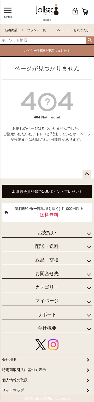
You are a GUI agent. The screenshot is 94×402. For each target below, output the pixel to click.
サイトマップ (13, 390)
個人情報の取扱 (15, 380)
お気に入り (81, 30)
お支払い (47, 232)
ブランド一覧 (36, 30)
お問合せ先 (47, 273)
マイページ (47, 300)
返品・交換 (47, 260)
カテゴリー (47, 287)
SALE (60, 30)
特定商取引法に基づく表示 (24, 370)
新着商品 (11, 30)
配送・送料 (47, 246)
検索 (90, 40)
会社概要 (47, 328)
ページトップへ (87, 174)
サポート (47, 314)
